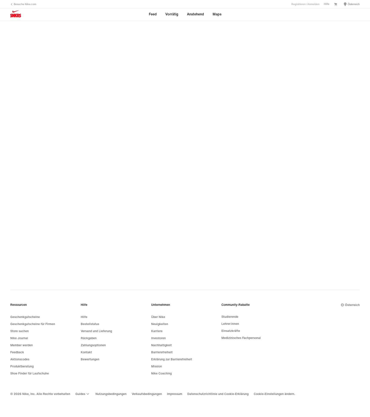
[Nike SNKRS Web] (15, 14)
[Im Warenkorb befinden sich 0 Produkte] (335, 4)
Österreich (352, 305)
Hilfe (326, 4)
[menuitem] (82, 393)
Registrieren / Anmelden (305, 4)
